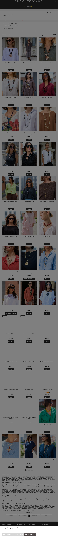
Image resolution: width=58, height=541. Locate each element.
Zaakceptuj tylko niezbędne (9, 534)
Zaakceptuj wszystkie (30, 534)
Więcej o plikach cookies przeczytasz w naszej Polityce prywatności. (13, 531)
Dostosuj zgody (20, 534)
